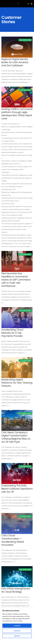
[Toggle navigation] (32, 3)
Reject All (17, 636)
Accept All (17, 625)
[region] (17, 623)
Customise (17, 631)
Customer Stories (25, 40)
